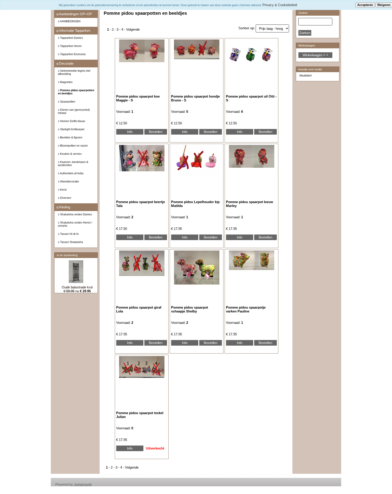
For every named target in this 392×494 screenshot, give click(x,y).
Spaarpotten (67, 101)
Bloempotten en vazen (73, 145)
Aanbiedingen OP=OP (75, 14)
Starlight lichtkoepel (71, 129)
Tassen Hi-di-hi (69, 234)
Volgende (133, 29)
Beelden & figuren (70, 137)
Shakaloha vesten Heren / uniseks (75, 224)
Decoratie (66, 63)
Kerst (62, 189)
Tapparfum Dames (71, 37)
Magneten (66, 82)
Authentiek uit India (71, 173)
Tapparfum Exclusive (72, 54)
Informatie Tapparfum (74, 30)
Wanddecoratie (69, 181)
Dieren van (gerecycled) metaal (74, 111)
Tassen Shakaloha (71, 242)
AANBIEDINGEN (70, 21)
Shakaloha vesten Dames (75, 214)
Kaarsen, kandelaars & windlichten (73, 163)
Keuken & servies (70, 153)
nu (77, 291)
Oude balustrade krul (77, 287)
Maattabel (305, 75)
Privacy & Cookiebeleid (279, 5)
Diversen (65, 197)
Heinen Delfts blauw (72, 121)
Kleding (64, 207)
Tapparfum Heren (70, 46)
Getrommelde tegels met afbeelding (74, 72)
